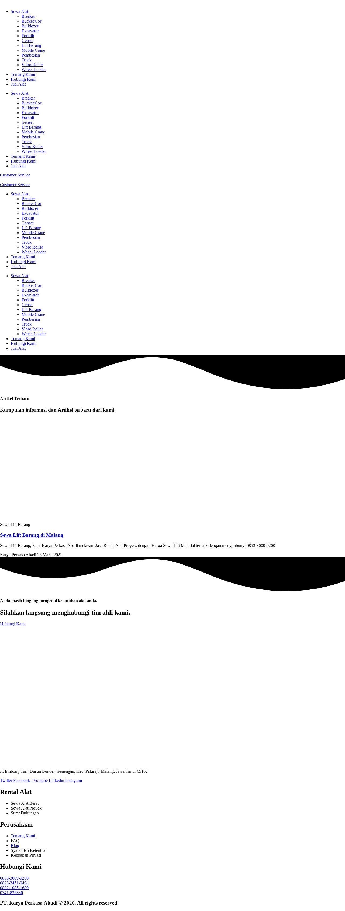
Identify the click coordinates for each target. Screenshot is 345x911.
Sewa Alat (19, 11)
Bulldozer (30, 26)
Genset (27, 40)
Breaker (28, 16)
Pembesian (31, 55)
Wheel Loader (34, 69)
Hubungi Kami (23, 79)
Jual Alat (18, 84)
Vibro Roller (32, 64)
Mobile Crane (33, 50)
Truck (27, 60)
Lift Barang (31, 45)
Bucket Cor (31, 21)
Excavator (30, 31)
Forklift (28, 35)
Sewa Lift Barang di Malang (31, 535)
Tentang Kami (23, 74)
